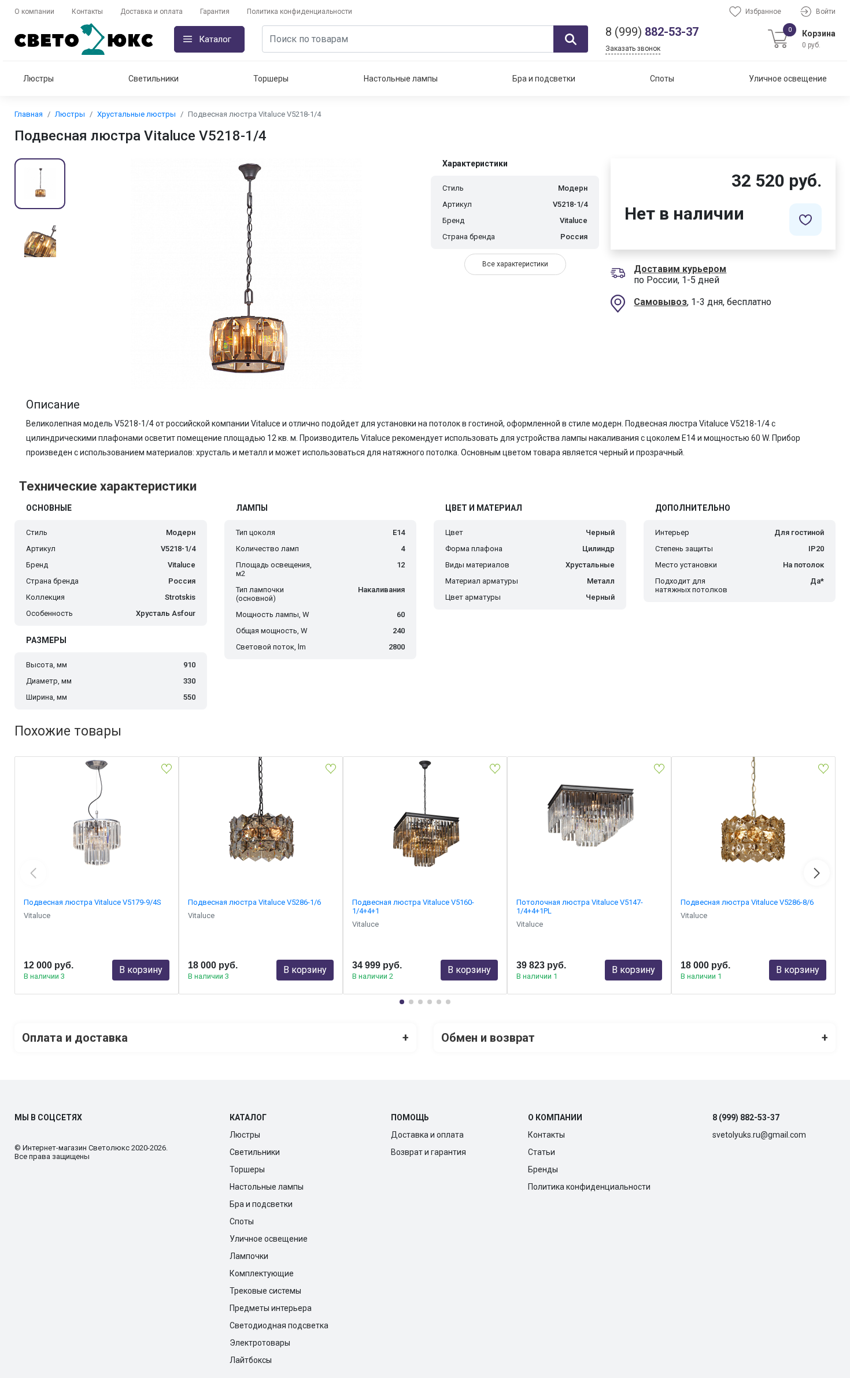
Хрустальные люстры (136, 114)
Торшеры (271, 78)
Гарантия (215, 12)
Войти (826, 12)
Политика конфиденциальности (299, 12)
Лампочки (249, 1256)
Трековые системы (265, 1290)
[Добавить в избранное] (805, 219)
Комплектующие (262, 1273)
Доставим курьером (680, 268)
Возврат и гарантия (428, 1152)
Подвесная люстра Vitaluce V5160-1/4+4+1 (413, 906)
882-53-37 (652, 32)
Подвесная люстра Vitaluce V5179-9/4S (92, 902)
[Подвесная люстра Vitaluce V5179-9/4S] (96, 814)
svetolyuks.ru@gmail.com (759, 1134)
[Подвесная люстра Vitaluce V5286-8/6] (753, 814)
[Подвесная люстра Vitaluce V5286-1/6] (261, 814)
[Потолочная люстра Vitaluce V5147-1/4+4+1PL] (589, 814)
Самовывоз (660, 301)
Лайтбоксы (251, 1360)
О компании (34, 12)
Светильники (153, 78)
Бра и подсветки (543, 78)
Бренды (543, 1169)
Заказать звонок (632, 48)
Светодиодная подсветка (279, 1325)
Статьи (541, 1152)
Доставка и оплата (151, 12)
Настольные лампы (401, 78)
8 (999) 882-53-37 (745, 1117)
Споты (662, 78)
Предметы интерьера (271, 1308)
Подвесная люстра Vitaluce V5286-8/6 (747, 902)
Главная (28, 114)
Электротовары (260, 1342)
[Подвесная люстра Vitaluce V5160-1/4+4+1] (425, 814)
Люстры (38, 78)
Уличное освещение (788, 78)
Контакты (87, 12)
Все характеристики (515, 264)
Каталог (215, 39)
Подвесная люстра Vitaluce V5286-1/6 (254, 902)
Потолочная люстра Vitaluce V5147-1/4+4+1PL (579, 906)
